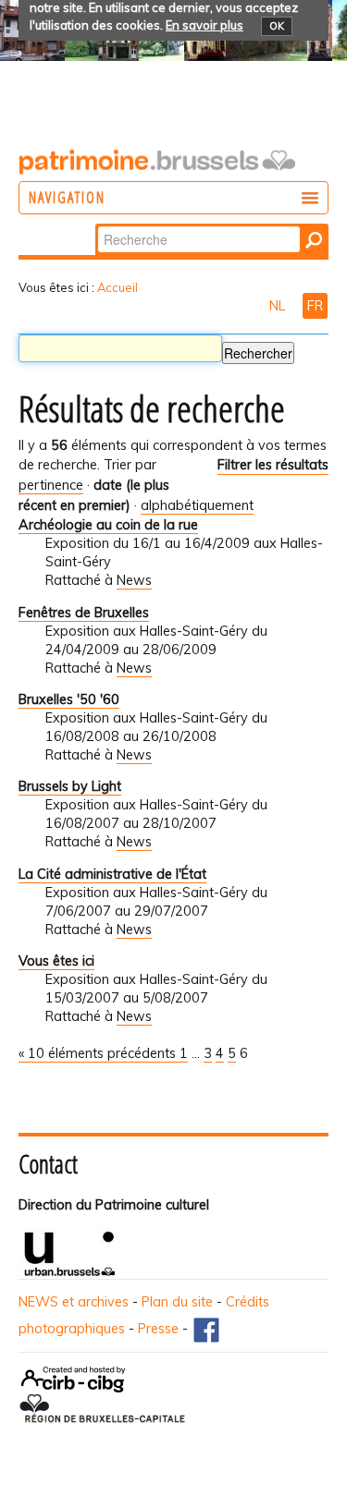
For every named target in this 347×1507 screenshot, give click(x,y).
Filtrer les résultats (272, 464)
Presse (158, 1328)
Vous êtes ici (56, 961)
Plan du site (177, 1302)
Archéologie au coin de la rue (108, 525)
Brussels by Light (70, 786)
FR (315, 306)
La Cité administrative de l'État (112, 874)
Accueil (117, 287)
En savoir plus (204, 25)
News (134, 580)
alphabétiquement (197, 505)
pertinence (51, 485)
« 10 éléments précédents (99, 1053)
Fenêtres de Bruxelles (84, 612)
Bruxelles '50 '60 (69, 699)
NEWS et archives (74, 1302)
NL (279, 306)
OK (276, 25)
